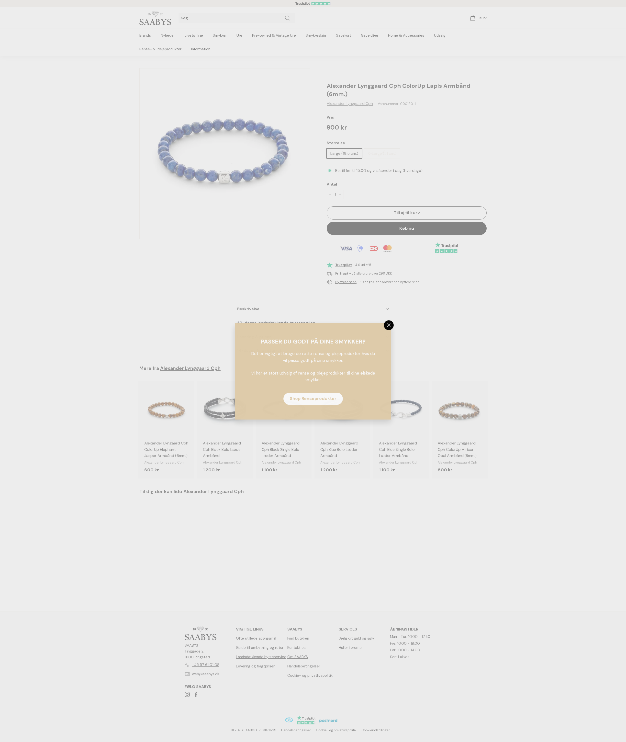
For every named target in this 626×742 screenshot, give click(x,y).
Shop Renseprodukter (313, 398)
